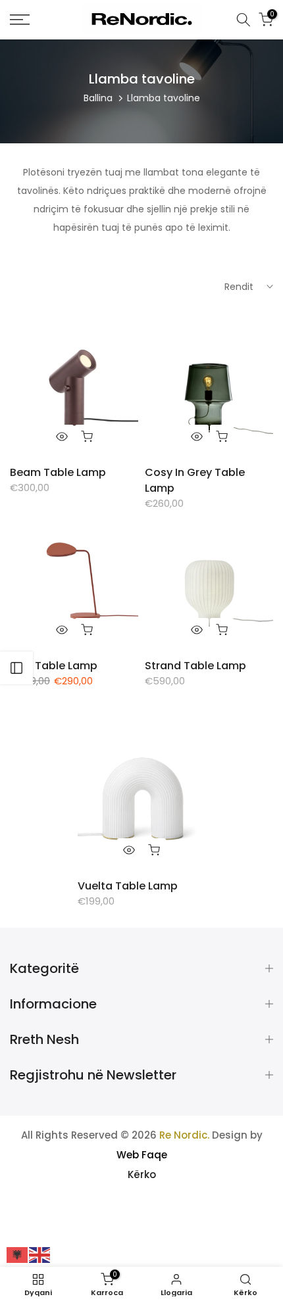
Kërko (142, 1174)
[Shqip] (18, 1254)
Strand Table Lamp (195, 665)
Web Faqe (141, 1155)
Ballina (98, 98)
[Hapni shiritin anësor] (16, 668)
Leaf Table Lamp (53, 665)
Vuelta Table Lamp (128, 885)
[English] (40, 1254)
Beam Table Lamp (58, 472)
